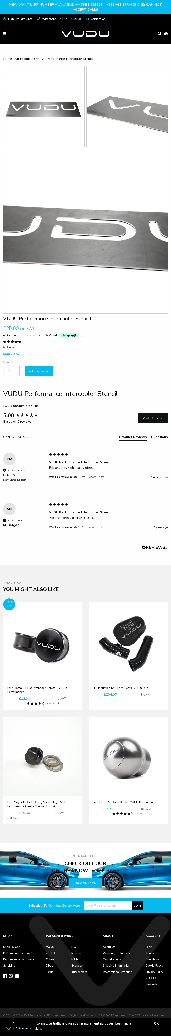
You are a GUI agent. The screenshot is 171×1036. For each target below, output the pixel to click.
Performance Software (18, 953)
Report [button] (92, 477)
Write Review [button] (153, 418)
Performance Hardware (18, 959)
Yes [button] (84, 477)
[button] (85, 344)
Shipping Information (116, 966)
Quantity (9, 362)
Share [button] (101, 477)
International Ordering (117, 972)
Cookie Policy (154, 966)
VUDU (50, 947)
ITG (73, 947)
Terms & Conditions (153, 956)
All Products (24, 59)
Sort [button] (7, 437)
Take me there (85, 883)
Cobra (50, 959)
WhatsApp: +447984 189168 (61, 19)
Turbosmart (79, 972)
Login (149, 947)
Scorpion (77, 966)
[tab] (133, 438)
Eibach (50, 966)
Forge (49, 972)
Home (7, 59)
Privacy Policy (154, 972)
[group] (25, 415)
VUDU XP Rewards (152, 981)
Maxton (76, 953)
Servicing (9, 966)
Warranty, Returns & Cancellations (116, 956)
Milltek (75, 959)
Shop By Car (11, 947)
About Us (109, 947)
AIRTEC (51, 953)
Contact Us (98, 19)
